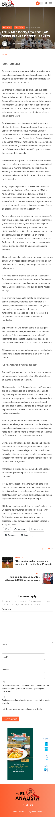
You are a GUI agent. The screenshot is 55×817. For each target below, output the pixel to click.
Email (5, 657)
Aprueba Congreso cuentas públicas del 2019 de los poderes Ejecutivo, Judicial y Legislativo (22, 578)
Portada (19, 27)
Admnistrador (17, 44)
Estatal (7, 27)
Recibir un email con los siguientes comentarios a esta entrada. (26, 701)
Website (5, 669)
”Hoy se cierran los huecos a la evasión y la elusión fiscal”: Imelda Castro (33, 563)
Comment (6, 609)
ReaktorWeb (37, 812)
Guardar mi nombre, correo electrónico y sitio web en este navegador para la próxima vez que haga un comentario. (25, 688)
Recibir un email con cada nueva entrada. (24, 709)
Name (5, 644)
